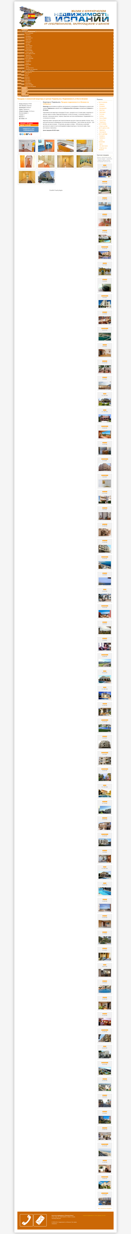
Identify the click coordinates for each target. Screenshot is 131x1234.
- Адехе (27, 66)
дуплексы (27, 77)
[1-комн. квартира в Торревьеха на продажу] (27, 151)
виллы (26, 75)
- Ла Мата (27, 44)
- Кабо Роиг (28, 39)
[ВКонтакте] (20, 134)
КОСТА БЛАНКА (29, 33)
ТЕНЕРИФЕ (28, 64)
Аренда (24, 89)
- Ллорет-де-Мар (29, 52)
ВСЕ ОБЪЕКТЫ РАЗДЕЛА (104, 1208)
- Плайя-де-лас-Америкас (31, 69)
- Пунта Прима (28, 45)
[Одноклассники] (25, 134)
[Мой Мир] (27, 134)
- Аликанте (27, 34)
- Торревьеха (28, 48)
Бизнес (24, 88)
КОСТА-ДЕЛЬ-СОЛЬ (30, 53)
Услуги (24, 92)
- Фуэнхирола (28, 56)
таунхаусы (27, 81)
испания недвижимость (88, 1215)
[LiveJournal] (29, 134)
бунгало (27, 73)
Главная (24, 30)
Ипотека (24, 91)
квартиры (27, 78)
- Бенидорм (28, 36)
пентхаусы (27, 80)
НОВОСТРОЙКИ (29, 85)
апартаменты (28, 72)
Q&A (23, 94)
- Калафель (28, 59)
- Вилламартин (29, 37)
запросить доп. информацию (29, 129)
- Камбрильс (28, 61)
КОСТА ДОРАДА (29, 58)
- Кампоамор (28, 41)
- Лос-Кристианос (29, 67)
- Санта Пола (28, 47)
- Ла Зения (27, 42)
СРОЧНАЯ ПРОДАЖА (30, 86)
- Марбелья (28, 55)
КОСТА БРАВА (28, 50)
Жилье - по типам (27, 71)
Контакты (25, 95)
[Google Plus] (31, 134)
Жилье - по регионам (28, 31)
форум (99, 1215)
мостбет (104, 1215)
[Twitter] (23, 134)
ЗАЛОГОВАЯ (28, 83)
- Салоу (27, 63)
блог (96, 1215)
